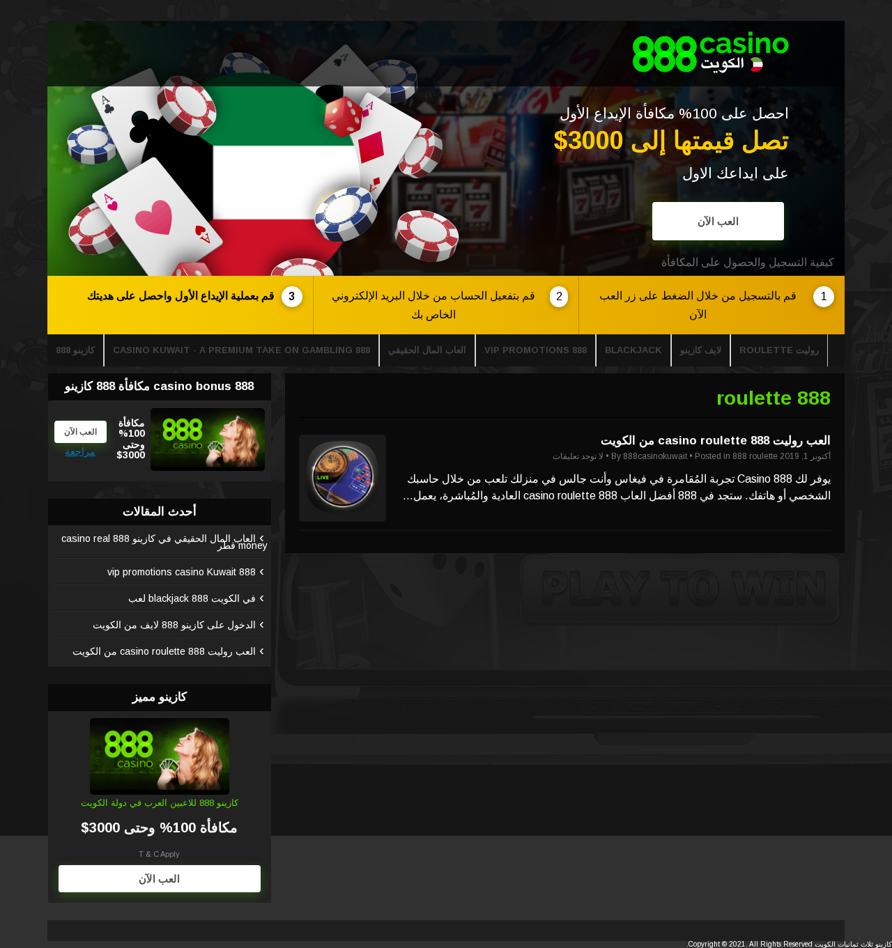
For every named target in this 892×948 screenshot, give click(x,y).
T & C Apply (159, 854)
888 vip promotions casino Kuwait (181, 571)
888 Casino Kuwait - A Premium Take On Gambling (241, 350)
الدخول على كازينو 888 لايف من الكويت (174, 624)
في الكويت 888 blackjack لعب (192, 598)
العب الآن (718, 221)
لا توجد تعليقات (578, 456)
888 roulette (755, 456)
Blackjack (633, 350)
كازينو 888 (75, 350)
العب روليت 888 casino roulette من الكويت (716, 440)
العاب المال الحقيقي (427, 350)
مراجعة (80, 451)
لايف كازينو (700, 350)
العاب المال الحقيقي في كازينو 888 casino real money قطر (164, 542)
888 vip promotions (535, 350)
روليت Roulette (779, 350)
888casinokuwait (655, 456)
